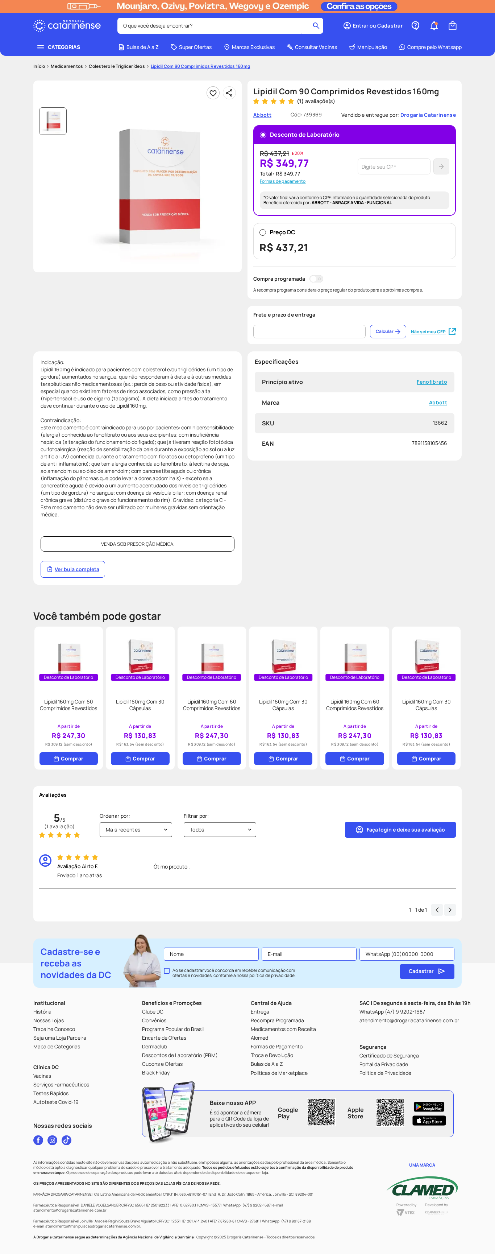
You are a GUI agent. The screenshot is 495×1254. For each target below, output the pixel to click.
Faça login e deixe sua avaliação (406, 829)
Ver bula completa (77, 569)
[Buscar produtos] (316, 26)
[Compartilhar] (229, 92)
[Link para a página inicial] (39, 66)
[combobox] (220, 25)
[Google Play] (429, 1107)
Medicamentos (67, 66)
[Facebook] (38, 1140)
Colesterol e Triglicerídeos (117, 66)
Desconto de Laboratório (305, 135)
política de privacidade (272, 975)
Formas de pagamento (283, 181)
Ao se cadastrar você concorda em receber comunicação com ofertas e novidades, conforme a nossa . (234, 973)
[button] (372, 25)
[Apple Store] (429, 1120)
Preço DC (284, 241)
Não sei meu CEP (428, 332)
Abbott (438, 403)
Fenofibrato (432, 382)
